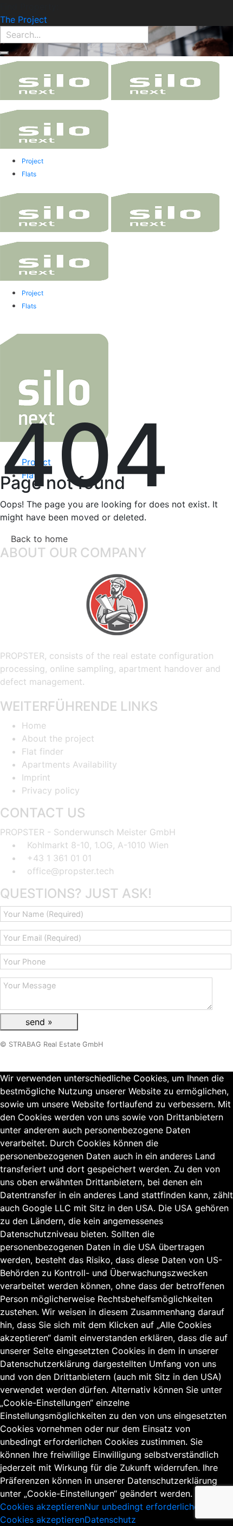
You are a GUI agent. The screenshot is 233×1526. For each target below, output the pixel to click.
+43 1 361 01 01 (59, 858)
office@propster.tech (70, 871)
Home (34, 725)
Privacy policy (51, 790)
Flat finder (42, 751)
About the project (58, 738)
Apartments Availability (69, 764)
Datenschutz (110, 1519)
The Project (23, 19)
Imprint (36, 777)
